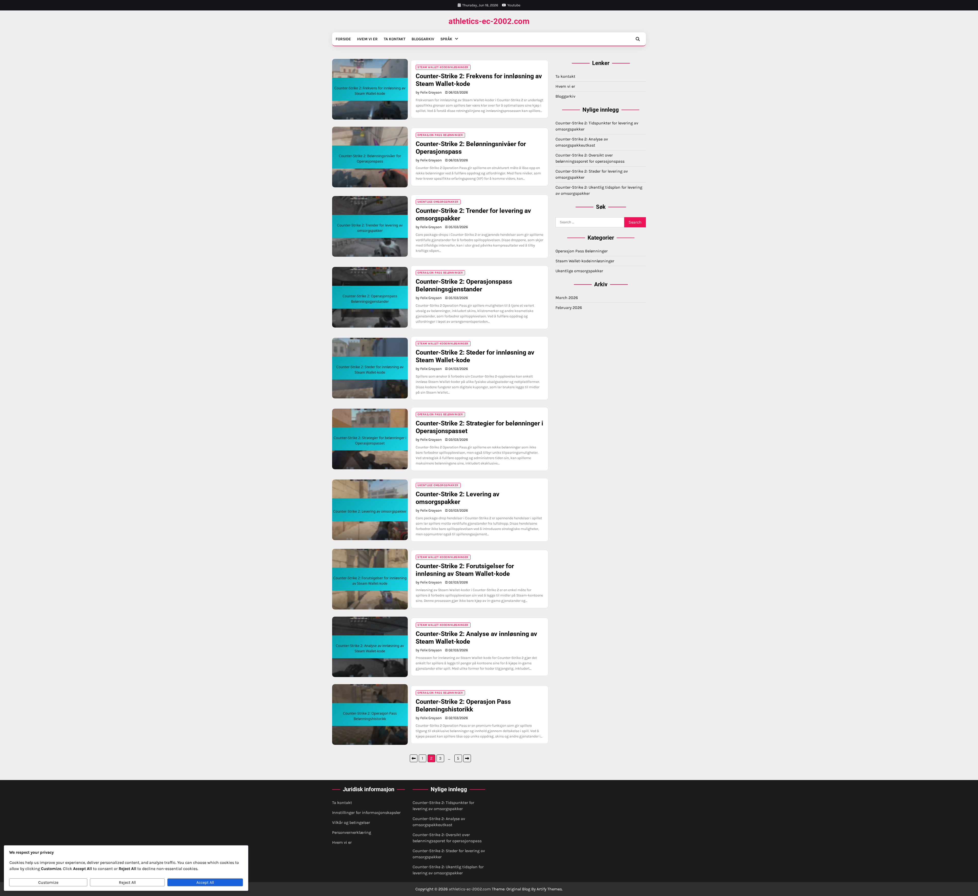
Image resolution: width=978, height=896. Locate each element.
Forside (343, 39)
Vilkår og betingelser (351, 822)
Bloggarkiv (423, 39)
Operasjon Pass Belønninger (440, 135)
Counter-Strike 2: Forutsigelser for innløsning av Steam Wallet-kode (465, 569)
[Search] (637, 39)
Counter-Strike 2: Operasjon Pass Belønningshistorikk (463, 705)
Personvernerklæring (351, 832)
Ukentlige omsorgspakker (437, 201)
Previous (413, 758)
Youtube (513, 5)
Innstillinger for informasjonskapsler (366, 812)
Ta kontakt (394, 39)
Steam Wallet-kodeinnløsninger (442, 67)
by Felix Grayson (429, 92)
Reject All (127, 882)
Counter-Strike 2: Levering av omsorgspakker (457, 497)
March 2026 (566, 297)
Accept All (205, 882)
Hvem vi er (367, 39)
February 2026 (568, 307)
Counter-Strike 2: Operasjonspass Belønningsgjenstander (464, 285)
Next (467, 758)
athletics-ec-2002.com (489, 21)
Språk (446, 39)
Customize (48, 882)
